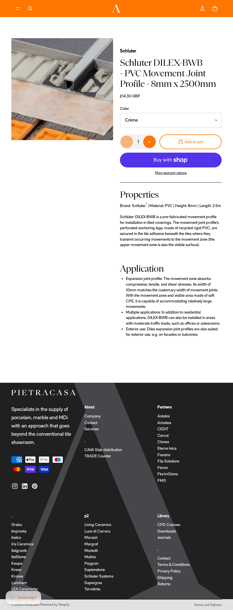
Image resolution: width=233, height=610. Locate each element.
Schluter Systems (98, 576)
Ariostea (164, 422)
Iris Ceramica (22, 544)
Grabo (16, 525)
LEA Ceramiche (24, 589)
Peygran (91, 563)
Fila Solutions (168, 461)
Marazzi (90, 537)
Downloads (166, 531)
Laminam (19, 582)
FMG (161, 480)
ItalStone (18, 557)
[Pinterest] (34, 486)
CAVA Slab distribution (103, 449)
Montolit (91, 550)
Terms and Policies (208, 605)
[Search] (30, 8)
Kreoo (16, 570)
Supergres (93, 582)
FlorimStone (167, 474)
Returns (163, 584)
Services (91, 429)
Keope (16, 563)
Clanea (163, 442)
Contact (90, 422)
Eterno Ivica (166, 448)
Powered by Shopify (55, 605)
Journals (164, 537)
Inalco (16, 537)
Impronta (18, 531)
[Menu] (17, 8)
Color (124, 108)
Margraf (91, 544)
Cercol (162, 435)
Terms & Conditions (173, 564)
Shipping (164, 577)
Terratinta (92, 589)
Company (92, 416)
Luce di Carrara (97, 531)
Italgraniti (19, 550)
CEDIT (162, 429)
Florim (162, 467)
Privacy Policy (168, 571)
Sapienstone (94, 570)
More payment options (171, 173)
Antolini (163, 416)
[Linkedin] (24, 486)
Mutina (90, 557)
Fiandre (163, 455)
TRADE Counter (97, 456)
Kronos (17, 576)
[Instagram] (14, 486)
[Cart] (215, 8)
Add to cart (194, 142)
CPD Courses (168, 525)
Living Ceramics (97, 525)
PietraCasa (31, 605)
